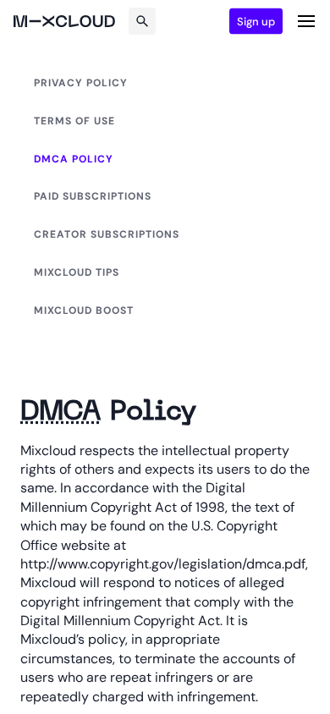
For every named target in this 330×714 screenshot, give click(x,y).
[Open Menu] (306, 21)
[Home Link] (64, 21)
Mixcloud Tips (76, 272)
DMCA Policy (73, 159)
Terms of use (74, 121)
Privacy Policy (81, 83)
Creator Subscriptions (106, 234)
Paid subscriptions (92, 196)
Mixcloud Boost (84, 310)
